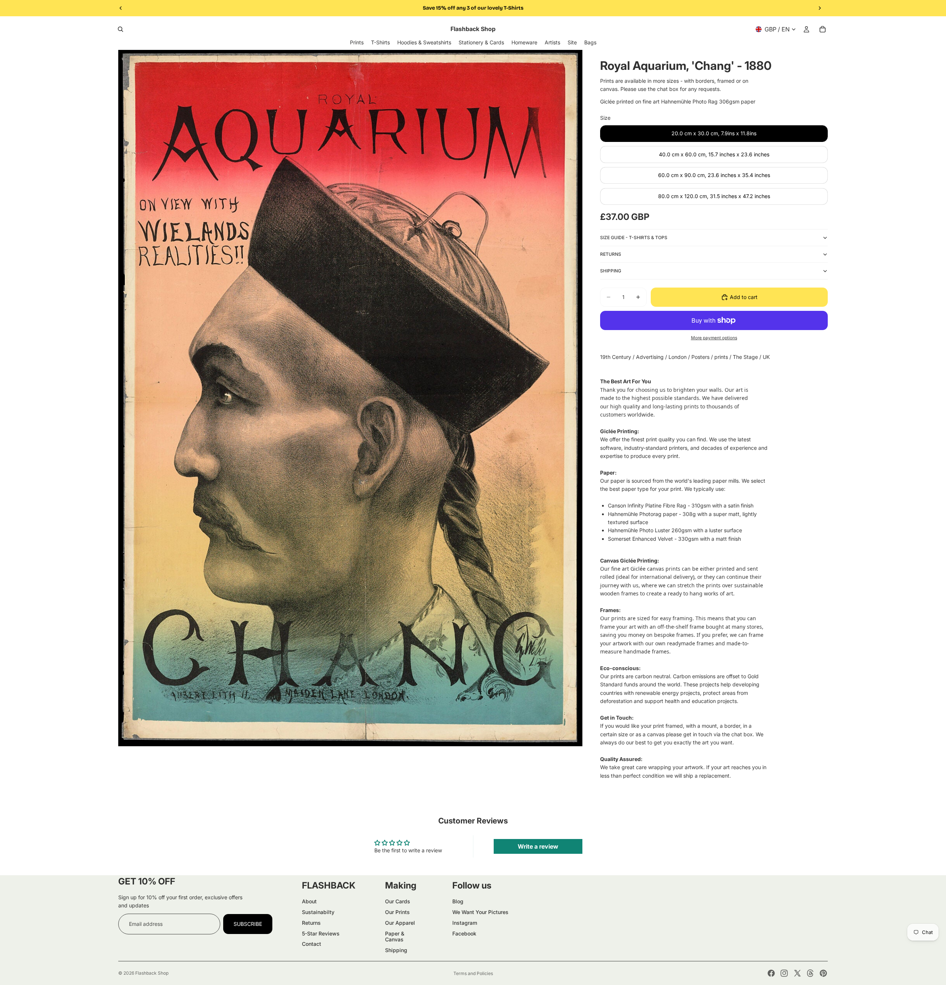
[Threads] (810, 973)
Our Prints (397, 912)
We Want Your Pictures (480, 912)
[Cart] (822, 29)
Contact (311, 944)
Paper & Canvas (394, 936)
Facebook (464, 933)
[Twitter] (797, 973)
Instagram (464, 923)
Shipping (396, 950)
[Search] (120, 29)
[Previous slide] (121, 8)
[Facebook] (771, 973)
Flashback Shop (152, 973)
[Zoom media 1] (350, 398)
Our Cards (397, 901)
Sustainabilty (318, 912)
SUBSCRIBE (248, 924)
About (309, 901)
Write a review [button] (538, 846)
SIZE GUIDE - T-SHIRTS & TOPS (633, 237)
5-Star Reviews (321, 933)
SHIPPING (610, 271)
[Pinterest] (823, 973)
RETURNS (610, 254)
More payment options (714, 337)
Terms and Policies (473, 973)
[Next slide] (819, 8)
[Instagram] (784, 973)
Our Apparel (400, 923)
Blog (457, 901)
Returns (311, 923)
